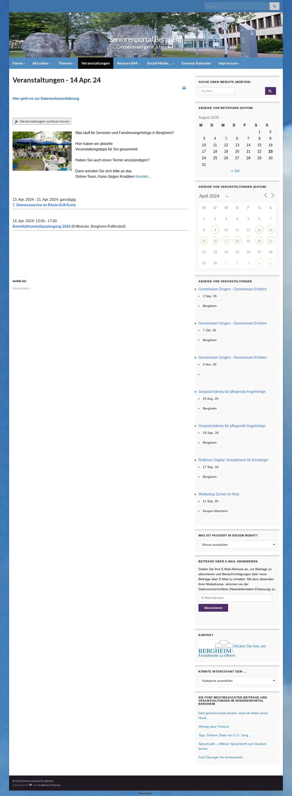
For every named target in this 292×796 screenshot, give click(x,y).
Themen (65, 63)
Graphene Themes (49, 785)
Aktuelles (40, 63)
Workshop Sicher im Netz (219, 494)
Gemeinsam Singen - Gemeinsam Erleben (232, 289)
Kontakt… (143, 176)
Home (18, 63)
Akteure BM (127, 63)
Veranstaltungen (95, 63)
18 (237, 241)
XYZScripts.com (163, 793)
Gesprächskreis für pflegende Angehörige (232, 392)
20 (259, 241)
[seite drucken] (184, 87)
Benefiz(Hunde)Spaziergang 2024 (41, 226)
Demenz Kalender (196, 63)
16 (215, 241)
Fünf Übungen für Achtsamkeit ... (222, 757)
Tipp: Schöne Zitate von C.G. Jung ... (225, 735)
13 (259, 230)
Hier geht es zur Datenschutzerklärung (46, 98)
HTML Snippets (129, 793)
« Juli (235, 171)
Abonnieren (213, 608)
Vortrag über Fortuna (213, 726)
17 (226, 241)
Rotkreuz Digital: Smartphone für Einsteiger (233, 460)
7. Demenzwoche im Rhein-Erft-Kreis (44, 205)
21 (270, 241)
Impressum (228, 63)
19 (248, 241)
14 (270, 230)
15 (204, 241)
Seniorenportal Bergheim (146, 39)
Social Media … (159, 63)
